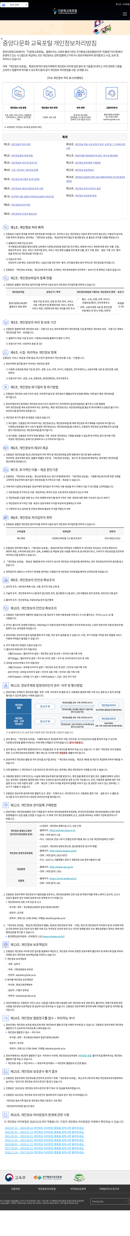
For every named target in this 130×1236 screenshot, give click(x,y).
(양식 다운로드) (76, 742)
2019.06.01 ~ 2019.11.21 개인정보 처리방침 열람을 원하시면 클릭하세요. (44, 1144)
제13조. (80, 170)
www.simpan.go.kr (53, 936)
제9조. (20, 214)
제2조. (18, 155)
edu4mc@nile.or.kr (111, 119)
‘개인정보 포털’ (85, 1055)
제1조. (17, 144)
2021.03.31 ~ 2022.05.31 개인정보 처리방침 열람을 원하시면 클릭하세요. (44, 1136)
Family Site (98, 1201)
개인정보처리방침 (47, 1189)
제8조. (17, 204)
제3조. (20, 162)
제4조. (21, 170)
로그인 (118, 4)
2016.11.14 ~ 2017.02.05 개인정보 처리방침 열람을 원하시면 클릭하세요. (44, 1152)
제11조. (92, 155)
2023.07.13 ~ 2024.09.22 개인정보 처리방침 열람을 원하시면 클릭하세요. (44, 1128)
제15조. (83, 188)
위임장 (62, 752)
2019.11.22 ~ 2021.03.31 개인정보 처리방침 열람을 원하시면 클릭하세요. (44, 1140)
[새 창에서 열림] (16, 1177)
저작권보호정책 (78, 1189)
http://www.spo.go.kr (61, 866)
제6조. (23, 188)
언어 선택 (14, 4)
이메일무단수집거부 (109, 1189)
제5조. (21, 179)
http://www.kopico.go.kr (63, 850)
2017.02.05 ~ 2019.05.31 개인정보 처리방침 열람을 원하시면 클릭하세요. (44, 1148)
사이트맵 (125, 4)
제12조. (83, 162)
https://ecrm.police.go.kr (63, 878)
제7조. (29, 196)
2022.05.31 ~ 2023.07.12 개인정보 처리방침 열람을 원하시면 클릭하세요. (44, 1132)
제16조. (81, 195)
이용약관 (15, 1189)
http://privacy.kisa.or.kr (62, 830)
